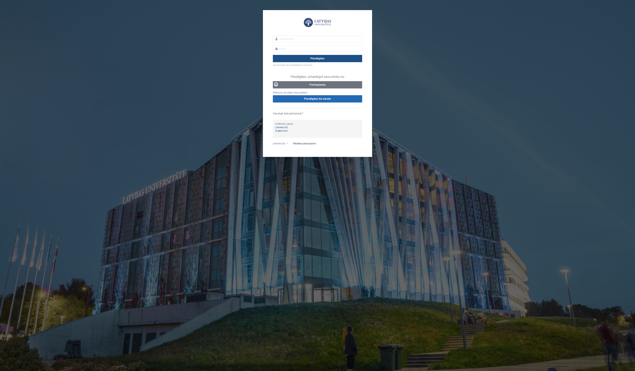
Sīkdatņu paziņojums (304, 143)
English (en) (281, 130)
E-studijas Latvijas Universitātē (317, 22)
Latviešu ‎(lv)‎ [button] (279, 143)
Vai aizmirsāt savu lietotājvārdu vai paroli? (293, 65)
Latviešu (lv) (281, 127)
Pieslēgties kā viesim (317, 98)
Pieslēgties (317, 58)
